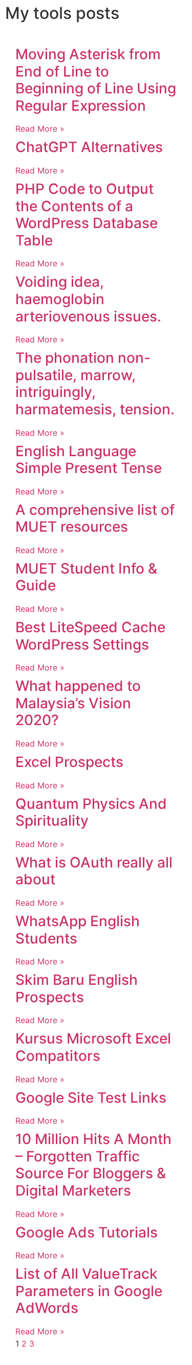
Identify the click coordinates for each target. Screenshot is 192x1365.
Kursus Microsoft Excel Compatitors (93, 1047)
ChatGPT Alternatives (89, 147)
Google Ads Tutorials (86, 1232)
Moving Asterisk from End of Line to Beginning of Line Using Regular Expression (95, 79)
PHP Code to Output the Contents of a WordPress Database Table (86, 214)
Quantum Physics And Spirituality (91, 812)
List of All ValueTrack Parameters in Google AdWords (88, 1291)
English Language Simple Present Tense (88, 459)
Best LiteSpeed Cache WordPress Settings (90, 635)
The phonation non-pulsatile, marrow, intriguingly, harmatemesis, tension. (95, 383)
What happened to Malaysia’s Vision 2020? (78, 703)
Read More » (40, 128)
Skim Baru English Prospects (76, 988)
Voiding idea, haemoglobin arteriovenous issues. (88, 299)
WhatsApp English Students (77, 929)
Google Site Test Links (90, 1097)
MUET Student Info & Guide (86, 577)
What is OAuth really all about (94, 871)
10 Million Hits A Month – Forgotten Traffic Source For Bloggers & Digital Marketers (93, 1164)
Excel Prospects (69, 762)
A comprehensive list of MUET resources (95, 518)
